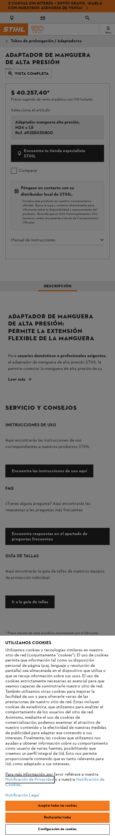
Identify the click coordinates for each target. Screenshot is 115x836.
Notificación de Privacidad (29, 780)
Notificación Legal (22, 795)
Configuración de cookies (57, 829)
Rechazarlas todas (57, 817)
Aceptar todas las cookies (57, 805)
